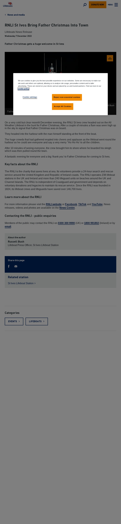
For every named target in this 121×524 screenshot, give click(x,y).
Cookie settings (30, 97)
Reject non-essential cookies (67, 97)
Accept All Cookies (62, 106)
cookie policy (23, 89)
